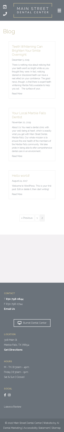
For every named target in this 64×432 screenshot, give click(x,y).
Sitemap (56, 427)
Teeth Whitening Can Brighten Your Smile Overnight (27, 50)
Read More (17, 93)
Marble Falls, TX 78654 (16, 344)
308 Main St (10, 339)
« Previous (27, 217)
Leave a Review (12, 406)
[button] (32, 323)
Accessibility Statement (37, 427)
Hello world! (21, 175)
